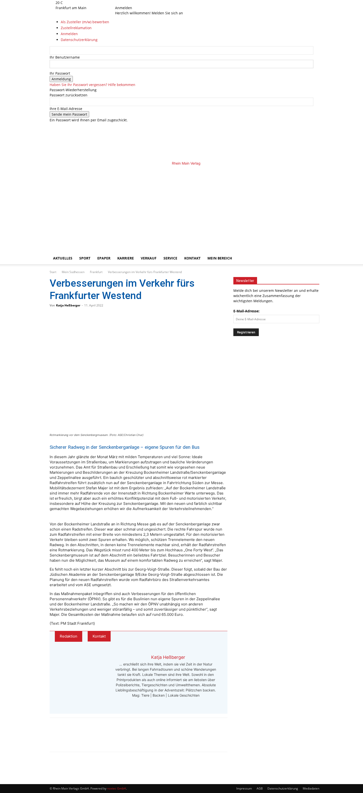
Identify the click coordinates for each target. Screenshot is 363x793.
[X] (129, 2)
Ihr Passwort (60, 73)
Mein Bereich (219, 258)
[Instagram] (126, 2)
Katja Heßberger (68, 305)
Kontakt (192, 258)
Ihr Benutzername (65, 57)
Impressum (244, 788)
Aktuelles (62, 258)
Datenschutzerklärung (282, 788)
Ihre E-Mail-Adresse (66, 108)
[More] (106, 739)
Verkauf (149, 258)
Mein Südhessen (73, 272)
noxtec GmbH (116, 788)
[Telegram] (89, 739)
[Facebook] (123, 2)
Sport (84, 258)
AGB (260, 788)
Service (170, 258)
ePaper (103, 258)
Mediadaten (311, 788)
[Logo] (135, 206)
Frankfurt (96, 272)
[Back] (138, 2)
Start (53, 272)
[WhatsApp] (73, 739)
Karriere (125, 258)
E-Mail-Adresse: (246, 311)
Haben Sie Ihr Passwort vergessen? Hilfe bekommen (92, 84)
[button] (307, 172)
